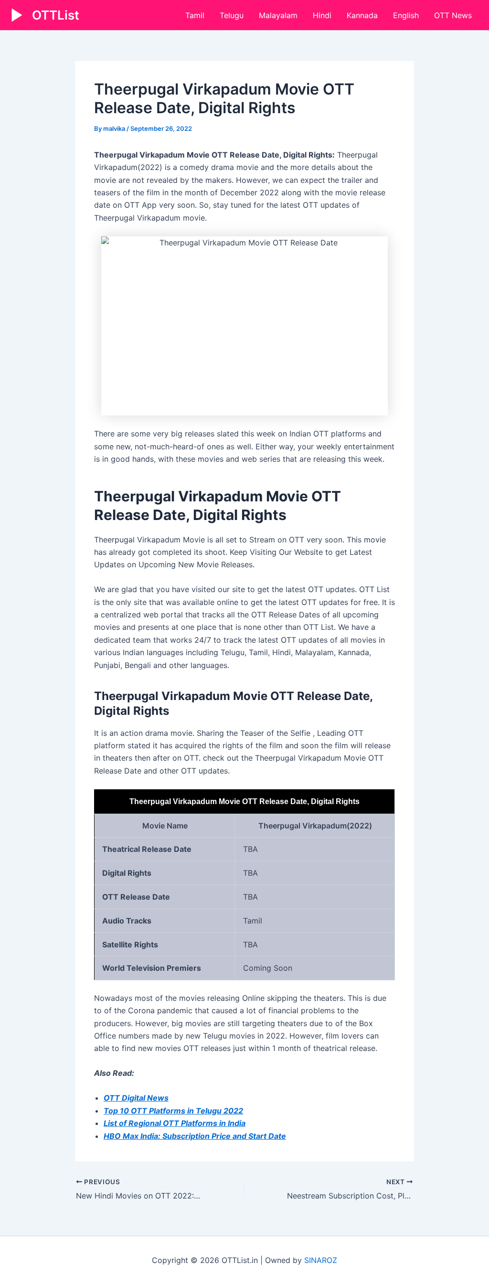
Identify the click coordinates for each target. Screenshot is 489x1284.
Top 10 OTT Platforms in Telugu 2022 (173, 1110)
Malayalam (278, 15)
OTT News (453, 15)
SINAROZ (320, 1260)
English (406, 15)
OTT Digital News (136, 1098)
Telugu (232, 15)
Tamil (194, 15)
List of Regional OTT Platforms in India (174, 1123)
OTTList (55, 15)
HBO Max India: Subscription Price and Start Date (195, 1136)
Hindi (322, 15)
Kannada (362, 15)
